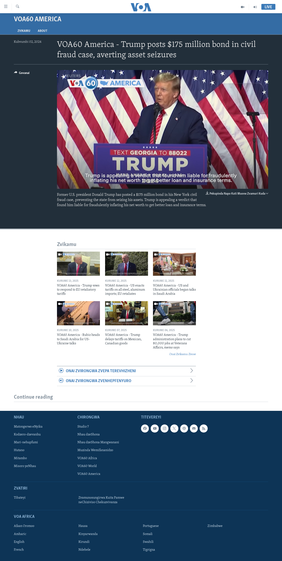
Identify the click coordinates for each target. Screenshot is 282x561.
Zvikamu (24, 31)
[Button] (22, 74)
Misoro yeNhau (25, 466)
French (19, 549)
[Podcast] (184, 428)
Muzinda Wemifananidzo (95, 450)
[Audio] (255, 7)
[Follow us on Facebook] (145, 428)
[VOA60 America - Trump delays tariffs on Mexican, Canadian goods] (126, 313)
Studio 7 (83, 426)
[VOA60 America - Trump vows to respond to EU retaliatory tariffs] (78, 264)
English (19, 541)
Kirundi (84, 541)
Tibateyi (20, 497)
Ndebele (84, 549)
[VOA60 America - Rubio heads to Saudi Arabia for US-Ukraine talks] (78, 313)
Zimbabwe (215, 526)
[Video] (242, 7)
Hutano (19, 450)
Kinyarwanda (88, 534)
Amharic (20, 534)
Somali (148, 534)
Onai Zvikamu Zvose (182, 354)
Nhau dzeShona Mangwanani (98, 442)
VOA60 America (88, 473)
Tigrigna (149, 549)
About (42, 31)
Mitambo (20, 458)
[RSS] (203, 428)
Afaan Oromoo (24, 526)
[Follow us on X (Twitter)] (174, 428)
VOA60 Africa (87, 458)
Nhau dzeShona (88, 434)
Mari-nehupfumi (26, 442)
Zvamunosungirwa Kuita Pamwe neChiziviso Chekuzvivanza (101, 500)
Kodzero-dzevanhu (27, 434)
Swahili (148, 541)
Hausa (83, 526)
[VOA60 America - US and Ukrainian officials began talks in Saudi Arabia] (174, 264)
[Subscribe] (194, 428)
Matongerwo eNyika (28, 426)
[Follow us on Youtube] (155, 428)
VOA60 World (87, 466)
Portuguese (151, 526)
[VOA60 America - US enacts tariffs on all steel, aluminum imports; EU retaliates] (126, 264)
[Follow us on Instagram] (164, 428)
